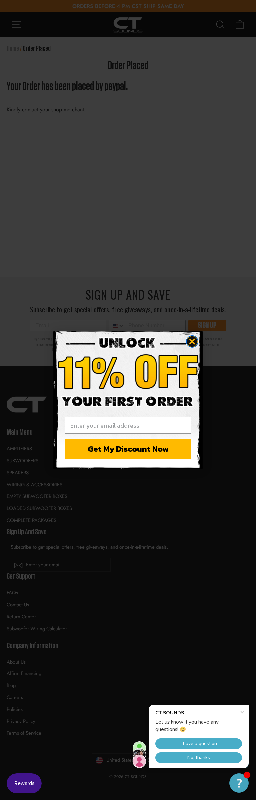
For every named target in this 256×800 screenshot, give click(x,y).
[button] (239, 783)
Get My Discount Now (128, 449)
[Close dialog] (192, 341)
